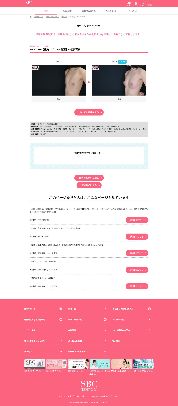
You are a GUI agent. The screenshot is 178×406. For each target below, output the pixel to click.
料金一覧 (72, 308)
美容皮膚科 (67, 10)
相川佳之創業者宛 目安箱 (35, 340)
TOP (45, 10)
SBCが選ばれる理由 (121, 330)
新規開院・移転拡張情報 (34, 319)
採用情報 (116, 340)
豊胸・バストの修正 (52, 17)
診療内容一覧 (38, 17)
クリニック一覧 (75, 319)
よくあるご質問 (75, 340)
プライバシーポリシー (80, 396)
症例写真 (64, 17)
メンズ (131, 10)
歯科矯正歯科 (88, 10)
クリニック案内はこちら (123, 308)
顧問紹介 (28, 351)
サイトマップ (64, 396)
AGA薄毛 (109, 10)
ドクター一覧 (118, 319)
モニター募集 (29, 330)
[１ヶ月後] (119, 80)
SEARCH (143, 5)
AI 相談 (129, 5)
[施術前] (59, 80)
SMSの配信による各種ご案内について (104, 396)
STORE (136, 5)
